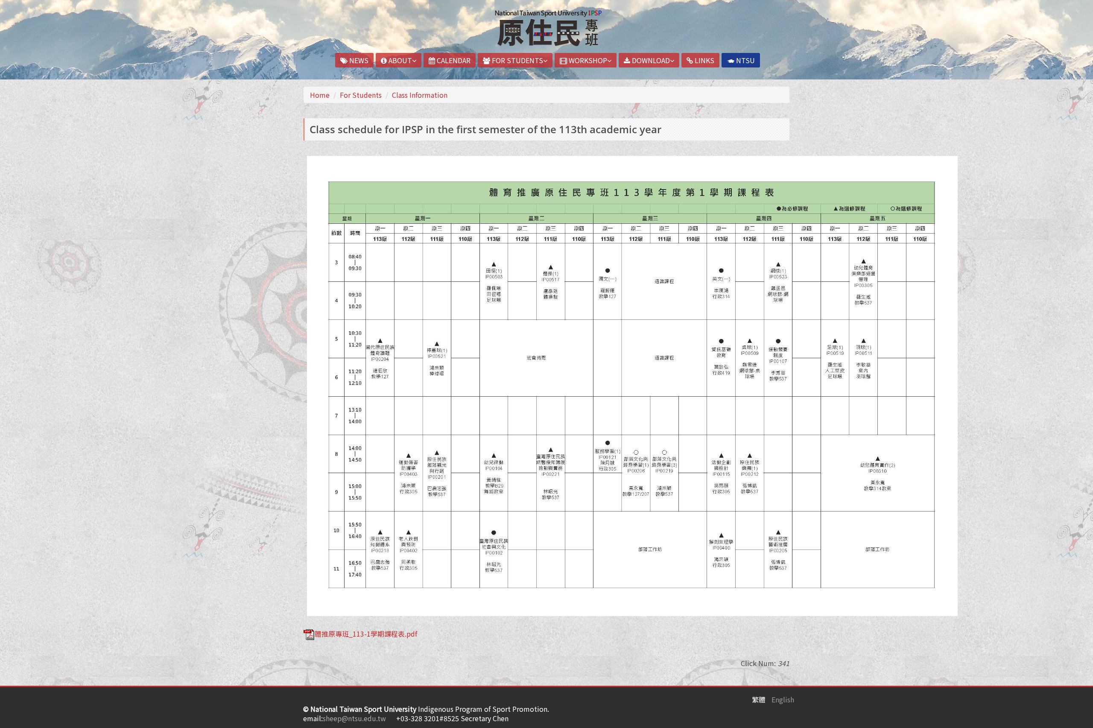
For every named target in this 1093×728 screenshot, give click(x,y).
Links (703, 60)
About (399, 60)
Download (650, 60)
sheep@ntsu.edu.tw (354, 718)
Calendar (453, 60)
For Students (516, 60)
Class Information (419, 95)
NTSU (744, 60)
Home (320, 95)
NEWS (358, 60)
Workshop (587, 60)
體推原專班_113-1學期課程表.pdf (366, 634)
